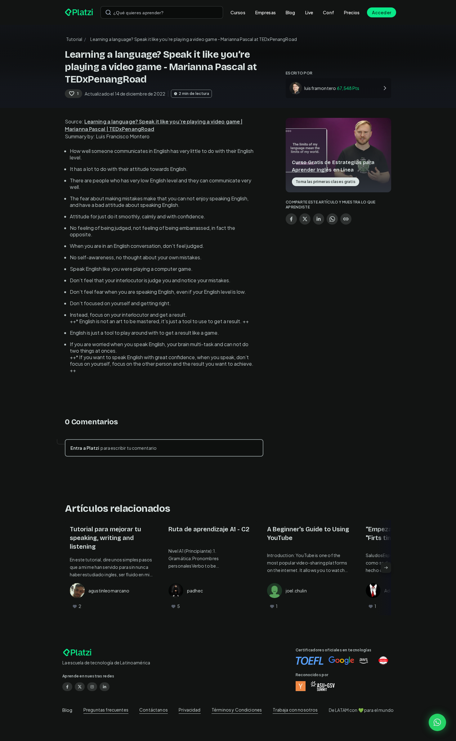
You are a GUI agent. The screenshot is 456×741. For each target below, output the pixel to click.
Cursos (237, 12)
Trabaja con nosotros (295, 709)
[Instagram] (92, 686)
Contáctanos (153, 709)
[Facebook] (67, 686)
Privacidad (190, 709)
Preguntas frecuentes (105, 709)
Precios (352, 12)
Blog (290, 12)
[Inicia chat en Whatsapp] (437, 722)
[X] (80, 686)
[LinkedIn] (105, 686)
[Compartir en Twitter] (305, 219)
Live (309, 12)
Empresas (265, 12)
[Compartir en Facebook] (291, 219)
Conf (328, 12)
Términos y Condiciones (237, 709)
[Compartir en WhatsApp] (332, 219)
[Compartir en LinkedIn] (318, 219)
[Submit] (108, 12)
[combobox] (162, 12)
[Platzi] (79, 12)
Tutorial (74, 39)
